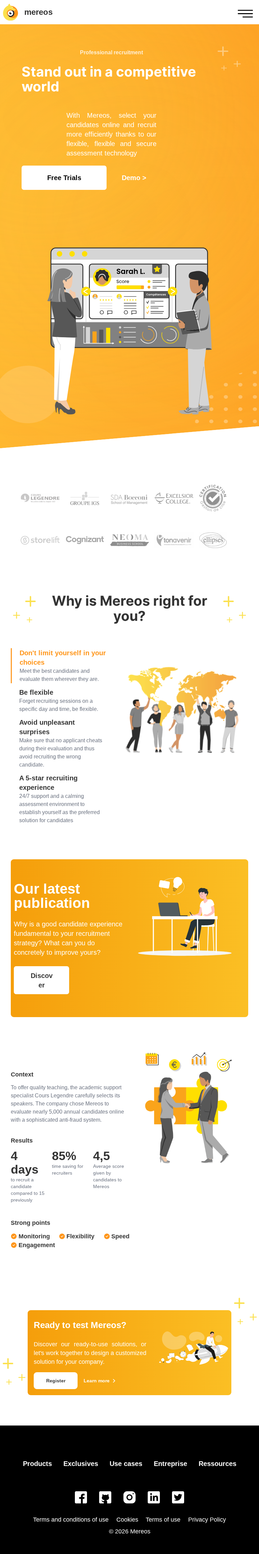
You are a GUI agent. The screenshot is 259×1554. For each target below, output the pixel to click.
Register (55, 1380)
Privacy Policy (207, 1519)
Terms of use (163, 1519)
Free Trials (64, 177)
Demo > (134, 177)
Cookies (127, 1519)
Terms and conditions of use (71, 1519)
